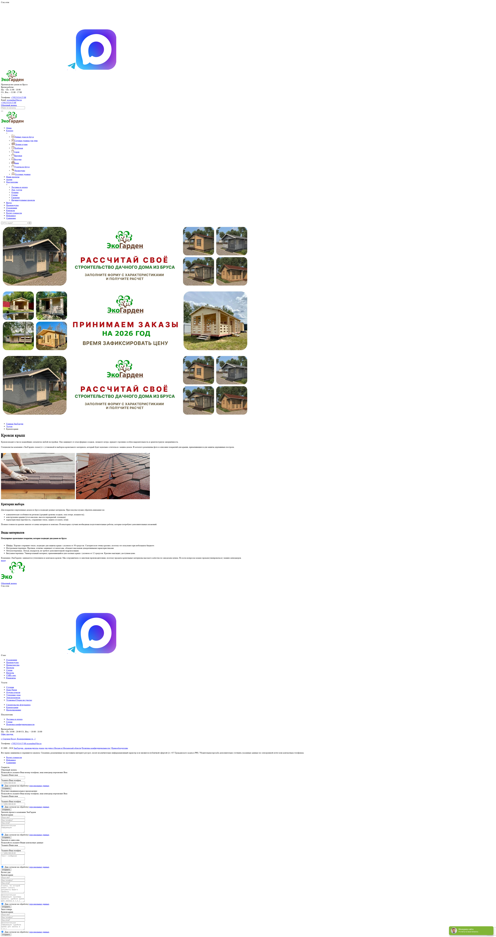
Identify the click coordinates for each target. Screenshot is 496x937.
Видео (9, 202)
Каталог (9, 130)
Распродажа (20, 170)
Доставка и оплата (19, 187)
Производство (12, 205)
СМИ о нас (11, 675)
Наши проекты (12, 177)
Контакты (10, 210)
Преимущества (12, 665)
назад (3, 560)
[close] (2, 223)
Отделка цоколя (13, 692)
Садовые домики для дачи (26, 140)
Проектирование (13, 710)
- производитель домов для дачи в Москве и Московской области (47, 748)
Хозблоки (18, 148)
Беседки (17, 159)
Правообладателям (119, 748)
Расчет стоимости (14, 213)
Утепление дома (13, 695)
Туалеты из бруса (22, 167)
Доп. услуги (16, 190)
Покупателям (12, 182)
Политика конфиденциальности (20, 724)
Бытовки (18, 155)
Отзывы (14, 192)
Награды (10, 673)
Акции (9, 179)
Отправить (6, 788)
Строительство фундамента (18, 705)
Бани (16, 163)
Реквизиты (11, 678)
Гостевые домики (22, 174)
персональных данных (39, 785)
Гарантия (15, 197)
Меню (9, 128)
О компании (11, 208)
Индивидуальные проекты (23, 200)
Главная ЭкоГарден (14, 424)
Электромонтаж (13, 697)
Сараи (16, 152)
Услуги (9, 426)
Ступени (10, 687)
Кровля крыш (12, 707)
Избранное (11, 215)
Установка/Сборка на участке (19, 700)
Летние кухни (21, 144)
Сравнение (11, 218)
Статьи (14, 195)
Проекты (10, 667)
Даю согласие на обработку (26, 785)
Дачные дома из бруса (24, 137)
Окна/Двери (11, 690)
